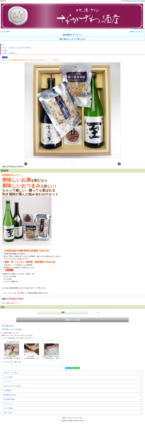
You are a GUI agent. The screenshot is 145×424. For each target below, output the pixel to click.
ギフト (4, 48)
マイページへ (8, 381)
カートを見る (8, 377)
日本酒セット (13, 53)
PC (81, 418)
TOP (2, 45)
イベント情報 (4, 31)
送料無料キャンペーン (72, 35)
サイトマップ (8, 404)
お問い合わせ (9, 325)
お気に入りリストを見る (12, 386)
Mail (143, 1)
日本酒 (11, 48)
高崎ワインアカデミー (137, 31)
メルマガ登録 (8, 408)
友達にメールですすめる (13, 329)
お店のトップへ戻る (10, 372)
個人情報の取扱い (9, 399)
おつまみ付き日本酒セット (24, 48)
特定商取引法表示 (9, 395)
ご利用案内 (7, 390)
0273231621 (134, 1)
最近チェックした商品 (139, 28)
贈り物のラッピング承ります (72, 39)
